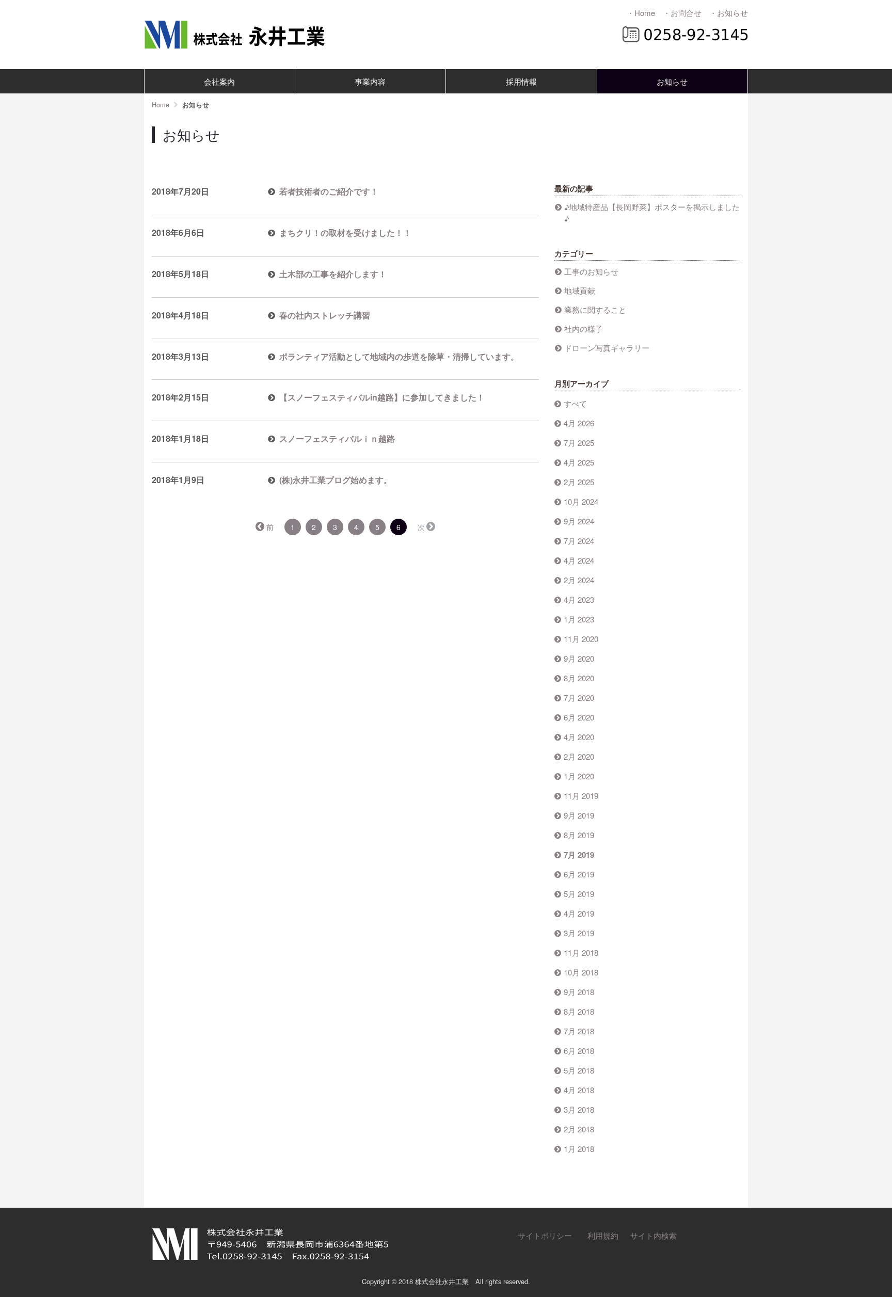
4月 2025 (579, 462)
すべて (575, 403)
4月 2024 (579, 560)
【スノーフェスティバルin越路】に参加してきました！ (382, 397)
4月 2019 (579, 913)
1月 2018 (579, 1148)
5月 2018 (579, 1070)
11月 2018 (581, 952)
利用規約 (602, 1235)
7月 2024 (579, 540)
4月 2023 (579, 599)
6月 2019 (579, 874)
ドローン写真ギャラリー (606, 347)
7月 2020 (579, 697)
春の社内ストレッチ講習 (324, 315)
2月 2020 (579, 756)
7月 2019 (579, 854)
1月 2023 (579, 619)
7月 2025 (579, 442)
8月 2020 (579, 677)
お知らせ (672, 81)
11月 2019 (581, 795)
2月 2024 (579, 579)
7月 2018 (579, 1031)
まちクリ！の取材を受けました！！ (345, 232)
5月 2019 (579, 893)
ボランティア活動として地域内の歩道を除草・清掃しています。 (399, 356)
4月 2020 (579, 736)
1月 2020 (579, 776)
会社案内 (219, 81)
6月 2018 (579, 1050)
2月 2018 (579, 1129)
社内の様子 (583, 328)
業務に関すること (595, 309)
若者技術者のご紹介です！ (328, 191)
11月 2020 (581, 638)
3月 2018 (579, 1109)
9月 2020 (579, 658)
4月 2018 (579, 1089)
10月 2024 (581, 501)
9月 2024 (579, 521)
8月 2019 (579, 834)
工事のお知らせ (591, 271)
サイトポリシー (545, 1235)
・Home (641, 12)
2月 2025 (579, 481)
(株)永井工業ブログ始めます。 (335, 480)
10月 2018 (581, 972)
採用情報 (521, 81)
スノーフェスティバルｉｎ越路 (337, 438)
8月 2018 (579, 1011)
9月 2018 (579, 991)
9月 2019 (579, 815)
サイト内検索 (653, 1235)
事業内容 (370, 81)
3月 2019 (579, 932)
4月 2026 (579, 423)
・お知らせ (728, 12)
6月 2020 (579, 717)
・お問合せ (682, 12)
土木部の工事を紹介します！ (333, 274)
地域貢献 (579, 290)
